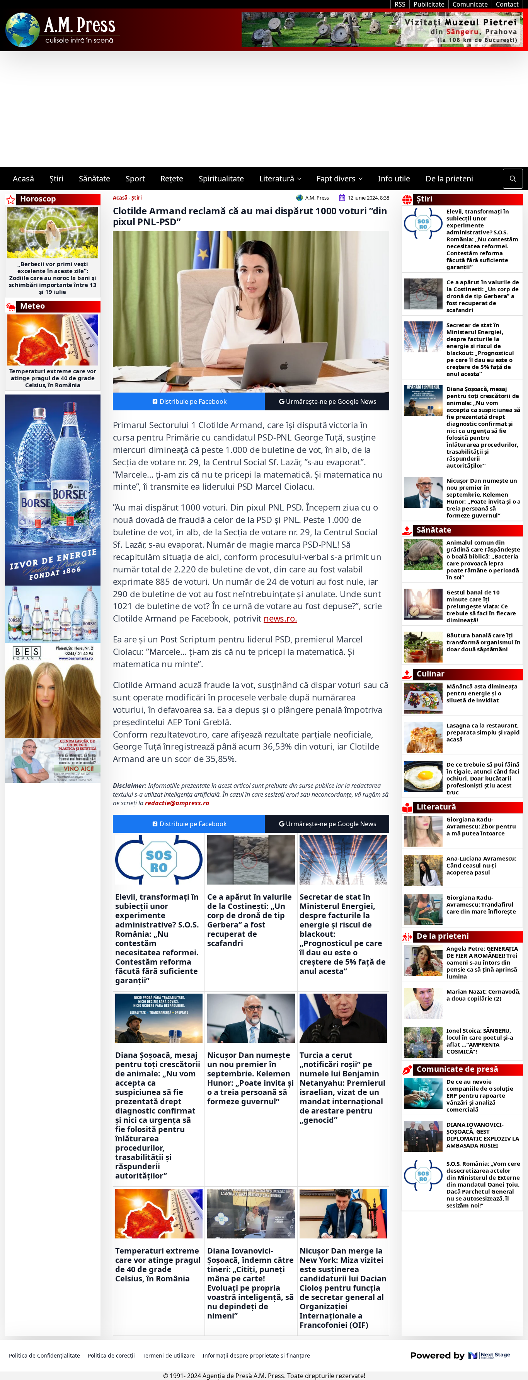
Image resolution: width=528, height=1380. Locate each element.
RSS (400, 4)
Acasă (23, 178)
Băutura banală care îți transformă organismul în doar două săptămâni (483, 642)
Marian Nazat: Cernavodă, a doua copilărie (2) (483, 995)
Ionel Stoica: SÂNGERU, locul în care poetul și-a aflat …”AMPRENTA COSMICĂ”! (479, 1041)
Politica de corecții (111, 1355)
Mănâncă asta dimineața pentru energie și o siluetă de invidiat (482, 693)
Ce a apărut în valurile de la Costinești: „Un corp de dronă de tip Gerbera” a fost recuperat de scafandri (249, 920)
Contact (507, 4)
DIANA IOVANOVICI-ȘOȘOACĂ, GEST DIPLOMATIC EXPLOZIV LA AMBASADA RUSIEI (482, 1135)
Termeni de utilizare (169, 1355)
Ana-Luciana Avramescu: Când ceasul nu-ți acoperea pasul (481, 865)
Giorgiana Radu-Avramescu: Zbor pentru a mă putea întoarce (481, 826)
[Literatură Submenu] (301, 178)
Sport (135, 178)
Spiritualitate (221, 178)
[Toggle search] (513, 179)
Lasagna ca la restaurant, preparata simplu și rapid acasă (482, 732)
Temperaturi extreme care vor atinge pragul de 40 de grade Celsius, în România (52, 377)
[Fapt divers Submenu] (363, 178)
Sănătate (94, 178)
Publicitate (429, 4)
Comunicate (470, 4)
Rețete (171, 178)
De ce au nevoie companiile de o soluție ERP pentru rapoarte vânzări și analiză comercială (479, 1095)
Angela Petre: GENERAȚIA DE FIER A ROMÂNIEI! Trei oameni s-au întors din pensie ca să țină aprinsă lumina (482, 962)
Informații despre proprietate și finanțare (256, 1355)
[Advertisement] (264, 109)
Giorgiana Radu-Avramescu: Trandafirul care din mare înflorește (481, 904)
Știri (56, 178)
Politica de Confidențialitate (44, 1355)
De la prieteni (449, 178)
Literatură (276, 178)
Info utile (394, 178)
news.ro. (280, 618)
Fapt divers (336, 178)
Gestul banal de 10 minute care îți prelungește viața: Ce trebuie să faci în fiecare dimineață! (481, 606)
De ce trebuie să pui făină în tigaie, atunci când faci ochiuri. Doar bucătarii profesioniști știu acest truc (482, 778)
